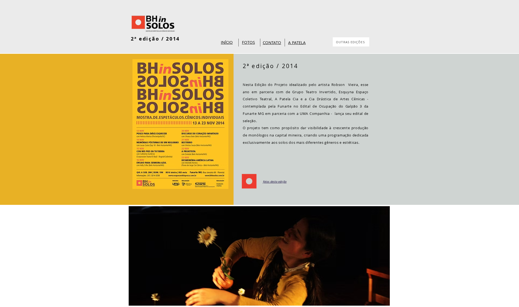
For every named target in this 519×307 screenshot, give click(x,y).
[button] (259, 256)
